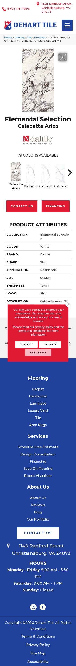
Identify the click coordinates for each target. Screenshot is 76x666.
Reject (50, 344)
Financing (55, 206)
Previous (6, 170)
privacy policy (44, 327)
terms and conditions (32, 330)
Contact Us (22, 206)
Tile (29, 37)
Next (69, 170)
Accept (26, 344)
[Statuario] (30, 173)
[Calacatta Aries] (15, 172)
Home (8, 37)
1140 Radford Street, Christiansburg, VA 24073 (57, 7)
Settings (38, 352)
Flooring (20, 37)
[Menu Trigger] (67, 25)
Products (40, 37)
